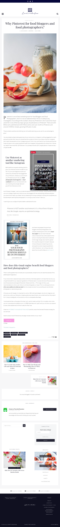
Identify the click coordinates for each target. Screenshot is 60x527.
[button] (3, 14)
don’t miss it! (50, 250)
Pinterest (14, 334)
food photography (23, 332)
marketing (7, 334)
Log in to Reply (50, 409)
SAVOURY (45, 475)
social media (7, 336)
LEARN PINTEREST (29, 20)
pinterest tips (21, 334)
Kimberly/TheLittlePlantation (16, 409)
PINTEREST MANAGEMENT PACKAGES (19, 309)
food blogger (14, 332)
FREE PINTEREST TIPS (49, 505)
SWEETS (46, 478)
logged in (28, 394)
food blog (7, 332)
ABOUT (49, 500)
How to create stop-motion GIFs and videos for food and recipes (12, 366)
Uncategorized (45, 481)
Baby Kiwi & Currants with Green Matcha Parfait (39, 380)
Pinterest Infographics (9, 327)
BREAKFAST (45, 449)
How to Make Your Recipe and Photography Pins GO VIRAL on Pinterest (31, 366)
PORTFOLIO (45, 472)
